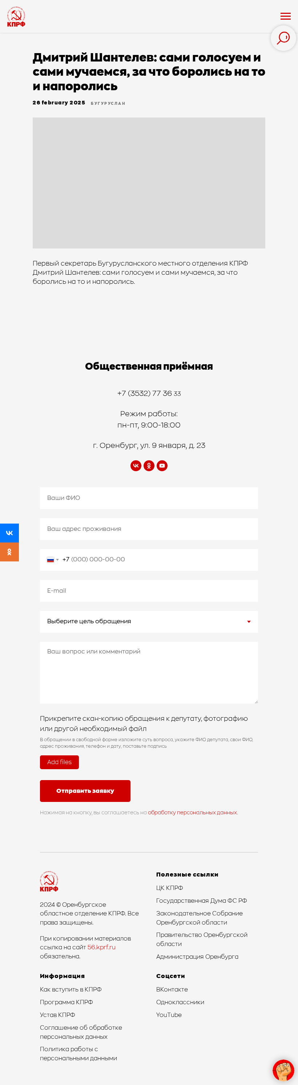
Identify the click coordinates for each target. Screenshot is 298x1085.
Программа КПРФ (66, 1002)
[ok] (149, 465)
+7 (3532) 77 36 (145, 393)
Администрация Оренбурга (197, 957)
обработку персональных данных (192, 812)
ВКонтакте (172, 990)
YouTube (169, 1015)
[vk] (135, 465)
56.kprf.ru (102, 947)
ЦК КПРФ (169, 888)
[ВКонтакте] (9, 533)
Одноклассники (180, 1002)
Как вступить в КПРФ (71, 990)
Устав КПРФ (57, 1015)
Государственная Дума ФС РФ (201, 901)
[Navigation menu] (286, 16)
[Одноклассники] (9, 551)
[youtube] (162, 465)
